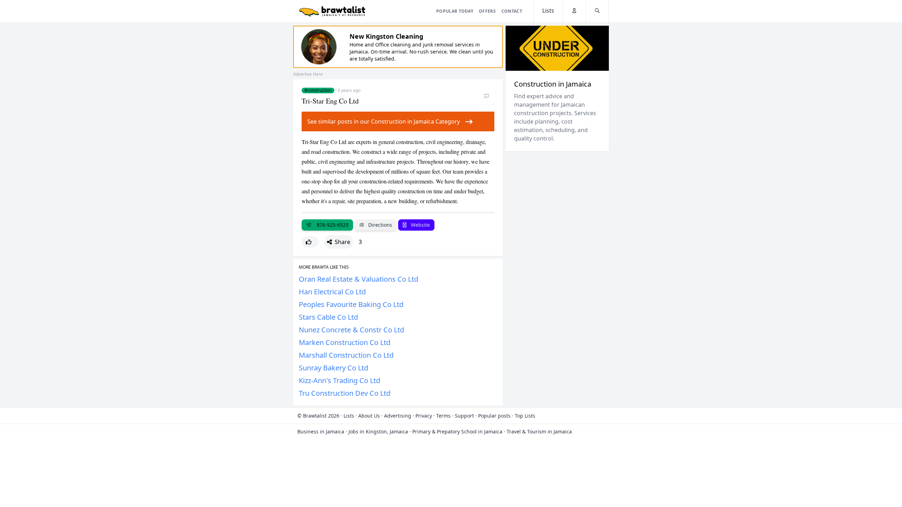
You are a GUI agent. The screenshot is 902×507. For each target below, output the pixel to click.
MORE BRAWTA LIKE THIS (324, 267)
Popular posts (494, 415)
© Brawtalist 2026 (318, 415)
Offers (487, 11)
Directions (379, 224)
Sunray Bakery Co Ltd (333, 368)
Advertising (397, 415)
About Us (369, 415)
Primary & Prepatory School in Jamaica (457, 431)
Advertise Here (308, 74)
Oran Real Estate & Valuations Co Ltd (358, 279)
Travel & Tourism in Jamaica (539, 431)
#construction (318, 90)
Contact (511, 11)
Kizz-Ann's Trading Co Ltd (339, 380)
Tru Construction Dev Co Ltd (344, 393)
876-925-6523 (331, 224)
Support (464, 415)
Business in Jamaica (320, 431)
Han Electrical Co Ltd (332, 291)
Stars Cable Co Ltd (328, 317)
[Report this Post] (486, 96)
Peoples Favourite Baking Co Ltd (351, 304)
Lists (349, 415)
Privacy (423, 415)
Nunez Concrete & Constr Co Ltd (351, 329)
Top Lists (525, 415)
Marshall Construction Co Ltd (346, 355)
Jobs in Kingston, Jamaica (378, 431)
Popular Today (454, 11)
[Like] (310, 242)
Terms (443, 415)
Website (419, 224)
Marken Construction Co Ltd (344, 342)
